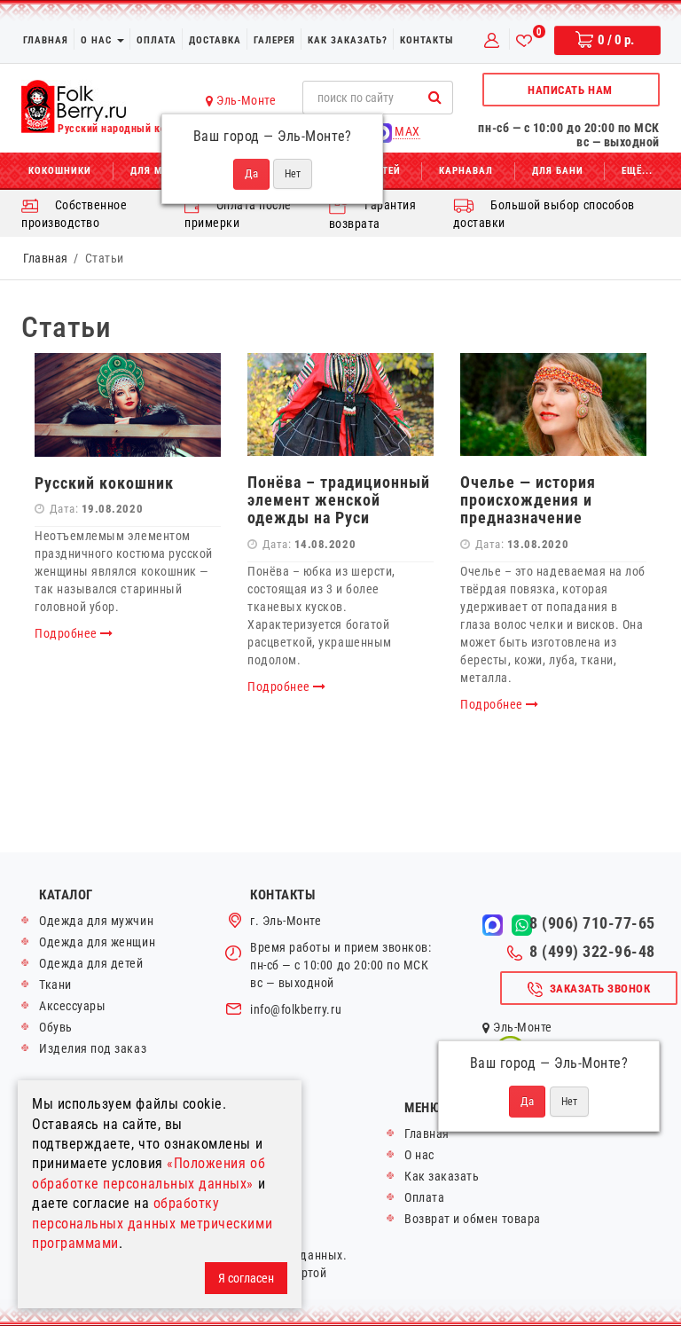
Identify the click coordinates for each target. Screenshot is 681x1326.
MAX (406, 131)
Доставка (215, 40)
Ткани (55, 984)
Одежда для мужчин (96, 921)
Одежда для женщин (97, 942)
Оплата (156, 40)
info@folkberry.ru (295, 1009)
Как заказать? (347, 40)
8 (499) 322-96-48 (592, 952)
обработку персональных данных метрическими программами (152, 1223)
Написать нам (570, 90)
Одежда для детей (91, 963)
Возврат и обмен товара (472, 1219)
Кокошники (59, 171)
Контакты (426, 40)
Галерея (274, 40)
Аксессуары (72, 1006)
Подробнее (67, 633)
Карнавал (466, 171)
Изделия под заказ (92, 1048)
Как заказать (441, 1176)
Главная (45, 40)
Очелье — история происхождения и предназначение (528, 500)
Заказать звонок (600, 988)
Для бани (557, 171)
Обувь (56, 1027)
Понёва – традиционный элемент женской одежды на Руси (338, 500)
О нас (98, 40)
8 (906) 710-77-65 (592, 923)
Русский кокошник (104, 483)
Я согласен (246, 1278)
